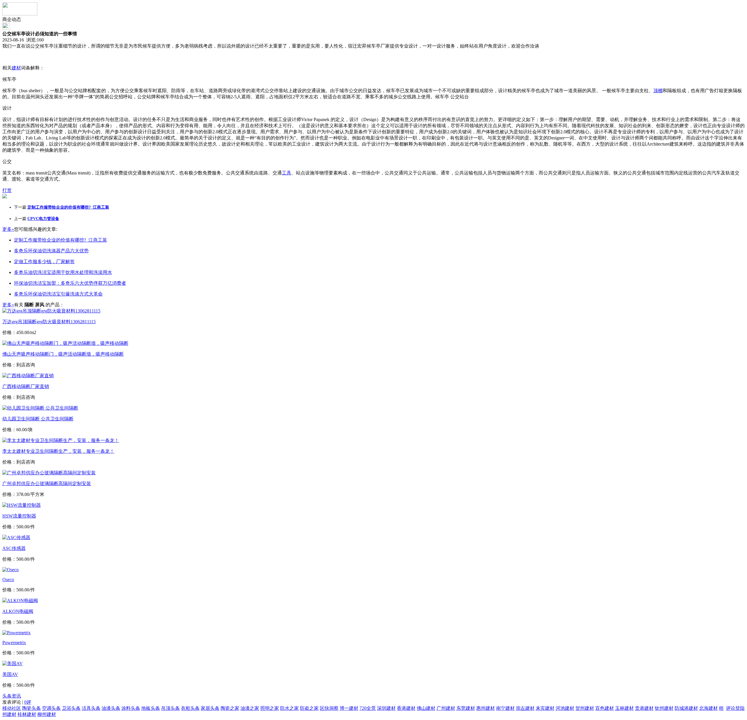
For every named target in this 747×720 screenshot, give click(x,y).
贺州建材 (584, 708)
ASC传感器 (14, 548)
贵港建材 (644, 708)
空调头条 (51, 708)
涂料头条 (130, 708)
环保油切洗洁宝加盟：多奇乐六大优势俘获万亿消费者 (70, 283)
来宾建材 (545, 708)
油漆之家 (249, 708)
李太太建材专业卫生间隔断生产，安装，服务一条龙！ (58, 451)
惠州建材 (485, 708)
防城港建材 (686, 708)
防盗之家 (309, 708)
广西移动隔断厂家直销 (25, 386)
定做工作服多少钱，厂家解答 (44, 261)
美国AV (10, 674)
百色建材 (604, 708)
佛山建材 (426, 708)
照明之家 (269, 708)
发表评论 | (16, 702)
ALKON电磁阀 (17, 611)
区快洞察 (329, 708)
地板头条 (150, 708)
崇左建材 (525, 708)
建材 (16, 67)
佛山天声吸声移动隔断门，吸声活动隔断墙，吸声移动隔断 (63, 354)
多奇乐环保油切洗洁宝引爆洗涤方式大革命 (58, 293)
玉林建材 (624, 708)
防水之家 (289, 708)
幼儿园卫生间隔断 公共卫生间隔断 (38, 418)
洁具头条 (91, 708)
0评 (27, 702)
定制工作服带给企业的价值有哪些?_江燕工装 (60, 239)
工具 (286, 172)
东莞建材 (465, 708)
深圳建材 (386, 708)
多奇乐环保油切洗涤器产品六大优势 (51, 250)
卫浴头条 (71, 708)
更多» (8, 229)
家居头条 (210, 708)
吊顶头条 (170, 708)
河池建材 (565, 708)
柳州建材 (46, 714)
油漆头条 (111, 708)
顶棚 (658, 90)
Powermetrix (14, 642)
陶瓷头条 (31, 708)
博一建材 (349, 708)
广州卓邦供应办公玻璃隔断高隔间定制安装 (46, 483)
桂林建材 (27, 714)
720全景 (367, 708)
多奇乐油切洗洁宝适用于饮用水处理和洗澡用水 (63, 272)
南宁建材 (505, 708)
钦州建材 (664, 708)
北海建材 (708, 708)
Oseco (8, 579)
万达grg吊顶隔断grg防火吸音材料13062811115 (49, 321)
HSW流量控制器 (19, 515)
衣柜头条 (190, 708)
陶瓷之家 (230, 708)
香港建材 (406, 708)
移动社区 (11, 708)
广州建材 (446, 708)
